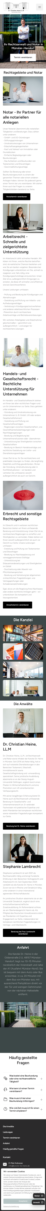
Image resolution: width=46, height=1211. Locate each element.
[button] (39, 1195)
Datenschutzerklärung (11, 1207)
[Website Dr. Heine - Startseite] (16, 7)
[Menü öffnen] (39, 7)
